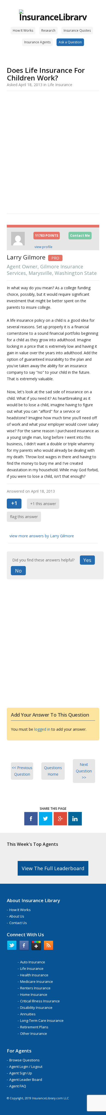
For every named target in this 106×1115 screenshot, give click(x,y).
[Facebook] (31, 819)
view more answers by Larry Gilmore (42, 535)
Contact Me (80, 235)
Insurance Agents (37, 42)
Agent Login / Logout (25, 1066)
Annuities (28, 1014)
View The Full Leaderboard (53, 868)
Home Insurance (33, 994)
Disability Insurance (36, 1007)
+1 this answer (43, 503)
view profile (43, 247)
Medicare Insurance (36, 981)
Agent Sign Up (20, 1073)
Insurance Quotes (77, 30)
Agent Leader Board (25, 1079)
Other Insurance (33, 1033)
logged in (42, 729)
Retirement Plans (34, 1027)
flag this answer (24, 516)
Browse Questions (24, 1060)
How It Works (23, 30)
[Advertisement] (53, 151)
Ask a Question (70, 42)
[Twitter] (45, 819)
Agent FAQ (17, 1086)
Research (48, 30)
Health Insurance (34, 975)
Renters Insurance (35, 988)
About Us (16, 916)
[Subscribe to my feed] (48, 947)
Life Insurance (31, 968)
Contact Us (18, 922)
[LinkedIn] (75, 819)
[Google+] (60, 819)
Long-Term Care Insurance (42, 1020)
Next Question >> (84, 771)
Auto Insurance (32, 962)
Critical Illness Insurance (40, 1001)
